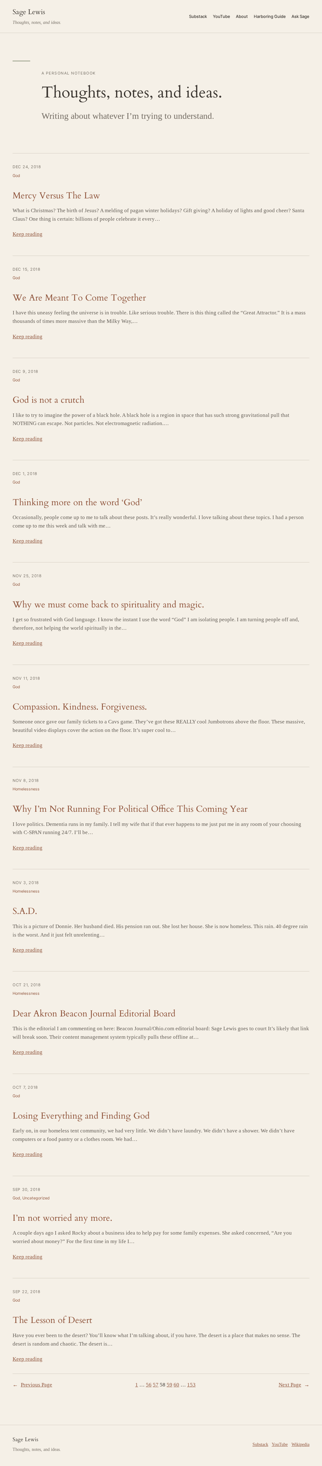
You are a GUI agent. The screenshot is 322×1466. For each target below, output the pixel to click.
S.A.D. (25, 911)
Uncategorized (36, 1198)
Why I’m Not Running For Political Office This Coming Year (130, 809)
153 (191, 1385)
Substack (260, 1444)
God (16, 175)
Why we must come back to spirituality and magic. (108, 605)
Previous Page (32, 1385)
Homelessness (26, 789)
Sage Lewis (29, 12)
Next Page (294, 1385)
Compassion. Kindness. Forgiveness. (80, 707)
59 (169, 1385)
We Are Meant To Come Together (79, 298)
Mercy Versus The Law (56, 196)
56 (149, 1385)
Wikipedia (300, 1444)
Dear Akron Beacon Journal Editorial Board (94, 1014)
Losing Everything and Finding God (81, 1116)
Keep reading (27, 234)
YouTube (280, 1444)
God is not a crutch (48, 400)
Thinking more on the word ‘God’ (77, 502)
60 (176, 1385)
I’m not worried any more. (62, 1218)
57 (155, 1385)
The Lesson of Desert (52, 1320)
